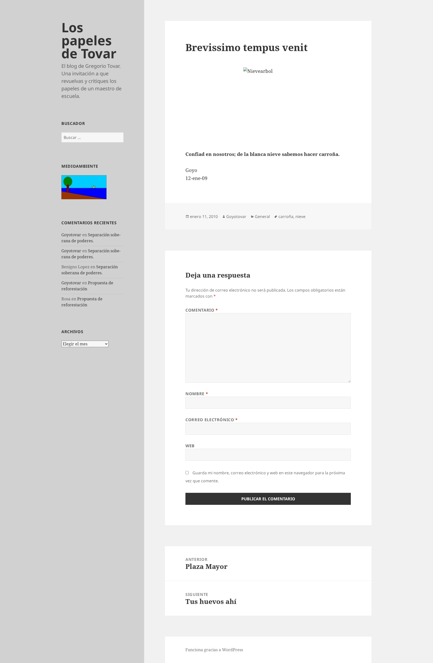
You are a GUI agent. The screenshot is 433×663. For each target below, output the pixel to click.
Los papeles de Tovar (89, 40)
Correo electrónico (211, 419)
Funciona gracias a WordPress (214, 649)
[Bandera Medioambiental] (83, 186)
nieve (300, 216)
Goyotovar (71, 235)
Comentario (201, 310)
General (262, 216)
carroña (285, 216)
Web (190, 446)
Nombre (196, 393)
